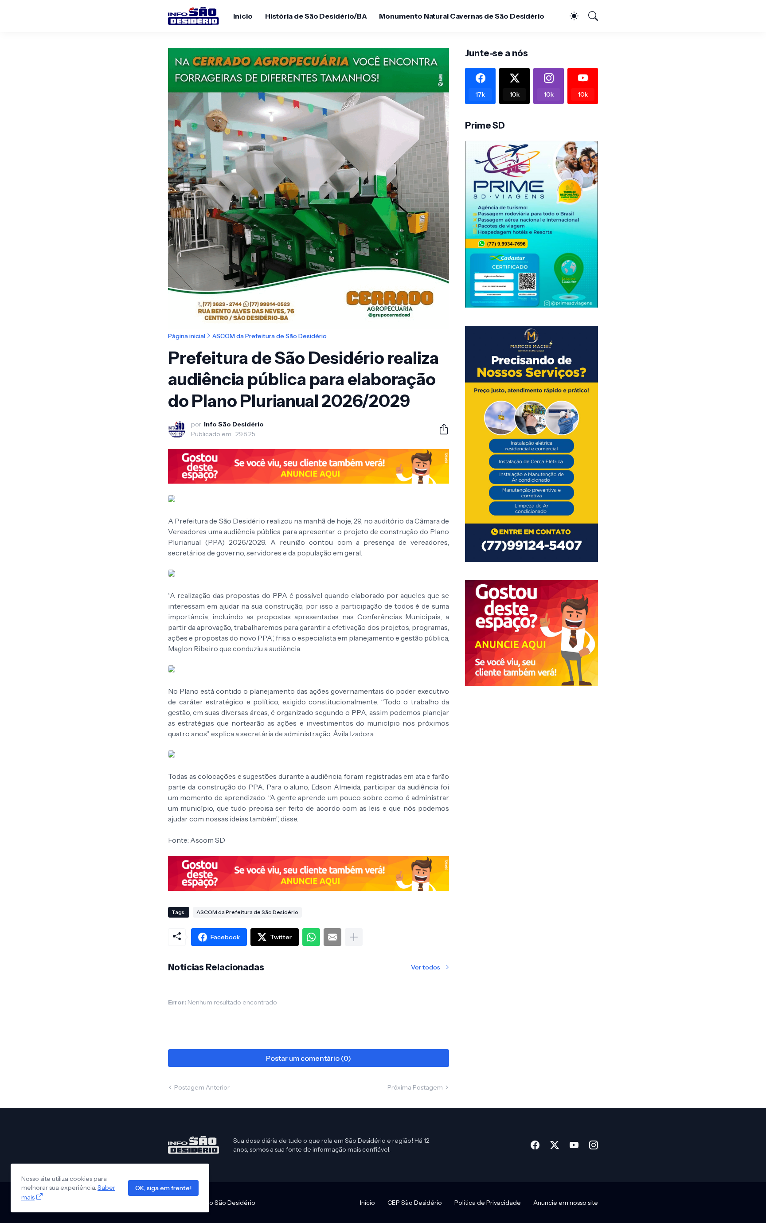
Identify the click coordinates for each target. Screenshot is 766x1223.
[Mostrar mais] (354, 937)
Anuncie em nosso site (565, 1203)
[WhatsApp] (311, 937)
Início (243, 16)
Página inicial (186, 336)
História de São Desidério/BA (316, 16)
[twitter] (554, 1145)
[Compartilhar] (440, 429)
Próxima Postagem (415, 1087)
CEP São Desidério (414, 1203)
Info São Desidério (228, 1203)
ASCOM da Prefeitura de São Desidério (269, 336)
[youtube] (574, 1145)
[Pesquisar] (589, 16)
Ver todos (425, 967)
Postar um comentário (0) (308, 1058)
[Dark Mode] (569, 16)
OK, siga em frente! (163, 1188)
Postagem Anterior (202, 1087)
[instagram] (593, 1145)
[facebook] (535, 1145)
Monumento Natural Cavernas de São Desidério (461, 16)
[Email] (332, 937)
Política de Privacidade (487, 1203)
